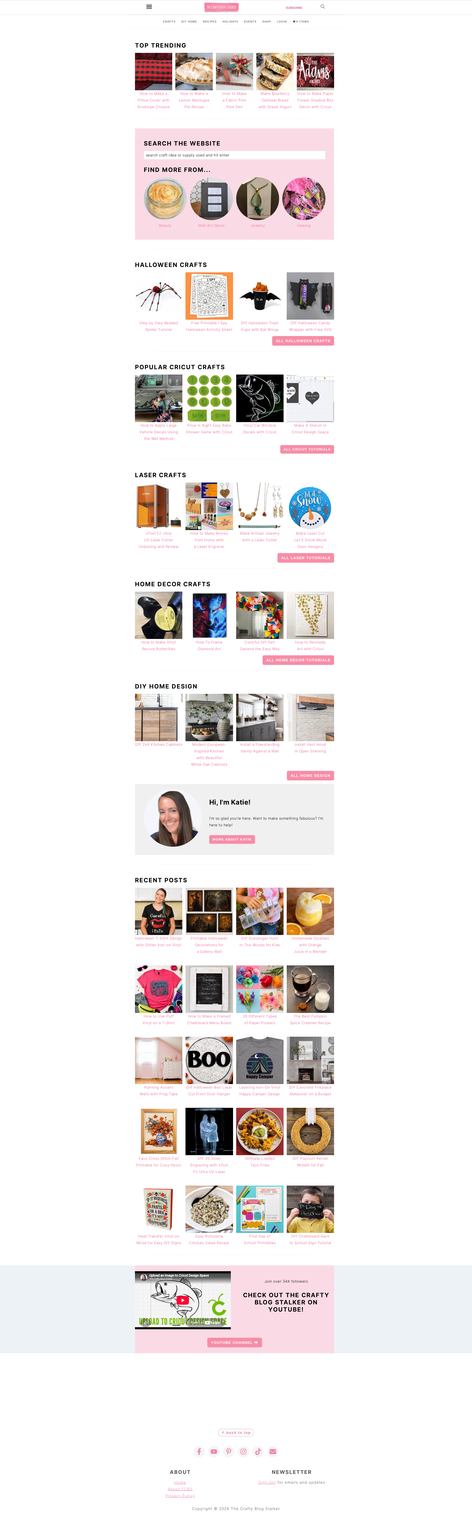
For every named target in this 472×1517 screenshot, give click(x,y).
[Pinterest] (228, 1451)
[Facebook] (199, 1451)
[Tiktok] (258, 1451)
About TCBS (180, 1489)
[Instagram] (243, 1451)
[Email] (273, 1451)
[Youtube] (214, 1451)
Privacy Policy (180, 1495)
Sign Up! (267, 1482)
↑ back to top (236, 1432)
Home (180, 1482)
